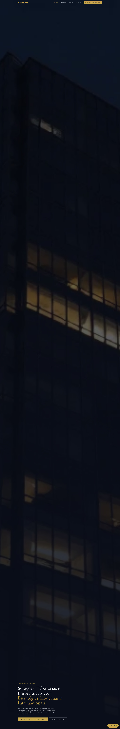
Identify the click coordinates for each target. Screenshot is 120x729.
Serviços (64, 2)
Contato (78, 2)
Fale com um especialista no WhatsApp (32, 719)
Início (56, 2)
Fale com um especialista (93, 2)
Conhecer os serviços (58, 719)
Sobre (71, 2)
